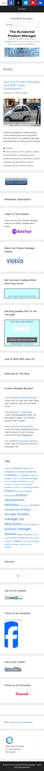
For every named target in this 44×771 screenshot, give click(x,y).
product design (20, 491)
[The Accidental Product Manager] (11, 647)
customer (31, 471)
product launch (24, 505)
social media (26, 541)
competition (21, 472)
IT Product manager (28, 478)
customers (11, 475)
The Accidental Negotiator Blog (19, 426)
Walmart (8, 547)
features (34, 475)
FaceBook (26, 475)
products (30, 538)
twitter (29, 544)
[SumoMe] (40, 3)
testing (30, 165)
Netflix (29, 481)
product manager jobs (31, 524)
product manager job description (17, 519)
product (9, 490)
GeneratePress (24, 767)
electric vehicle (32, 151)
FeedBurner (28, 344)
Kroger (7, 481)
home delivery (15, 478)
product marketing (18, 538)
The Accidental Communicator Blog (20, 398)
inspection (23, 155)
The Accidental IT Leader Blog (18, 412)
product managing (25, 534)
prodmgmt (35, 487)
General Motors (10, 155)
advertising (8, 468)
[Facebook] (11, 3)
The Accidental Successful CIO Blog (21, 441)
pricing (27, 487)
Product (9, 148)
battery (15, 151)
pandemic (16, 487)
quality (23, 165)
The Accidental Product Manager (22, 34)
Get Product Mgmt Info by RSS (22, 296)
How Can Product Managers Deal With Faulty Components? (21, 85)
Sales (17, 541)
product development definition (17, 158)
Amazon (17, 468)
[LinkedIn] (25, 3)
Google (7, 478)
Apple (25, 468)
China (21, 151)
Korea (31, 155)
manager (13, 481)
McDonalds (21, 481)
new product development (19, 484)
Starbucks (23, 544)
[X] (18, 3)
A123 (8, 151)
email (18, 475)
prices (22, 487)
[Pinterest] (33, 3)
